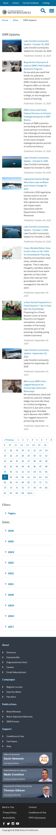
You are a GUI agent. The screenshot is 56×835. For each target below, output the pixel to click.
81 (5, 493)
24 (46, 450)
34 (11, 461)
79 (40, 487)
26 (11, 455)
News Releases (13, 711)
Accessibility (9, 817)
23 (40, 450)
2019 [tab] (11, 605)
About (5, 3)
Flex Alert (11, 696)
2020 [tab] (11, 594)
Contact (15, 3)
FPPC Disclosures (37, 817)
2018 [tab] (11, 616)
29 (28, 455)
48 (46, 466)
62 (34, 477)
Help (8, 746)
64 (46, 477)
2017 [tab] (11, 626)
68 (23, 482)
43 (17, 466)
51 (17, 471)
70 (34, 482)
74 (11, 487)
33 (5, 461)
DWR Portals (12, 721)
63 (40, 477)
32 (46, 455)
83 (17, 493)
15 (39, 445)
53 (28, 471)
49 (5, 471)
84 (23, 493)
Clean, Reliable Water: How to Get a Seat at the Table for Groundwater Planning (37, 251)
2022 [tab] (11, 573)
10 (10, 445)
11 (16, 445)
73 (5, 487)
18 (11, 450)
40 (46, 461)
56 (46, 471)
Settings (46, 3)
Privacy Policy (9, 812)
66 (11, 482)
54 (34, 471)
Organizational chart (16, 662)
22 (34, 450)
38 (34, 461)
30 (34, 455)
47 (40, 466)
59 (17, 477)
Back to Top (8, 807)
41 (5, 466)
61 (28, 477)
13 (27, 445)
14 (33, 445)
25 (5, 455)
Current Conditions (31, 3)
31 (40, 455)
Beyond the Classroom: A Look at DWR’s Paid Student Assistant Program (37, 65)
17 (5, 450)
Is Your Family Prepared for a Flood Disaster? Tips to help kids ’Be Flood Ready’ (37, 305)
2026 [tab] (11, 530)
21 (28, 450)
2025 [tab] (11, 541)
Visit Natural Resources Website (14, 779)
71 (40, 482)
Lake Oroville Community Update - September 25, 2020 (36, 353)
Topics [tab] (12, 513)
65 (5, 482)
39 (40, 461)
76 (23, 487)
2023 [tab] (11, 562)
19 (17, 450)
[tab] (28, 513)
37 (28, 461)
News (15, 20)
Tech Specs (11, 741)
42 (11, 466)
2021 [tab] (11, 584)
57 (5, 477)
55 (40, 471)
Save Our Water (13, 691)
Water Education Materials (19, 716)
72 (46, 482)
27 (17, 455)
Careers (10, 667)
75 (17, 487)
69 (28, 482)
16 (45, 445)
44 (23, 466)
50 (11, 471)
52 (23, 471)
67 (17, 482)
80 (46, 487)
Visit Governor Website (11, 763)
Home (5, 20)
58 (11, 477)
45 (28, 466)
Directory (11, 652)
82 (11, 493)
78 (34, 487)
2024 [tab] (11, 552)
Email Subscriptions (16, 672)
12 (21, 445)
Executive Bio (13, 657)
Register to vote (14, 686)
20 (23, 450)
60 (23, 477)
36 (23, 461)
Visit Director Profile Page (12, 795)
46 (34, 466)
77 (28, 487)
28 (23, 455)
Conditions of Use (15, 736)
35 (17, 461)
